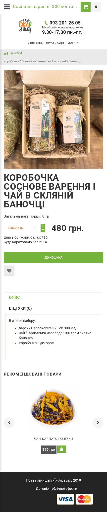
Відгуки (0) (20, 308)
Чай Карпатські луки (53, 439)
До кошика (53, 257)
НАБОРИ (16, 53)
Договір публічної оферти (56, 488)
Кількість (15, 228)
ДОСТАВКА (35, 43)
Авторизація (55, 43)
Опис (14, 297)
